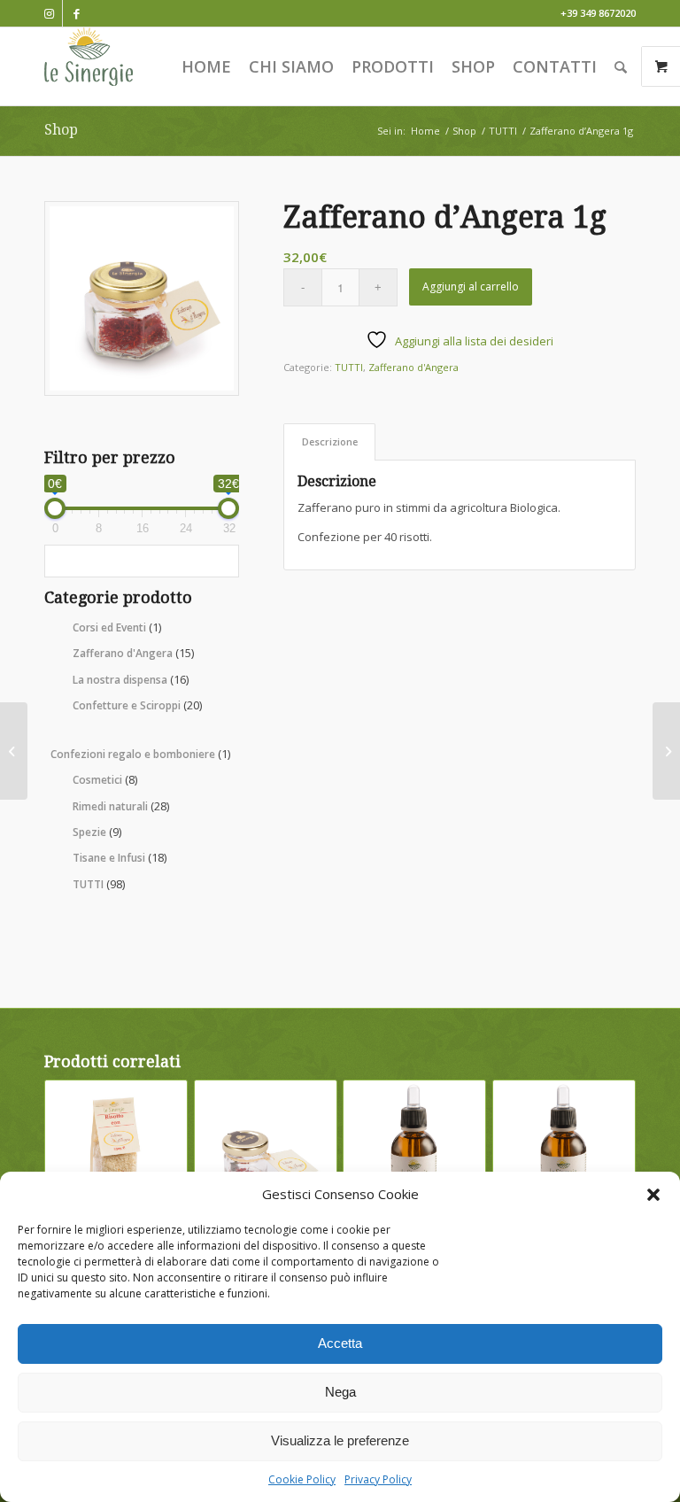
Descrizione (330, 441)
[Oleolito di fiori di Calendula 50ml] (666, 751)
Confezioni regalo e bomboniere (140, 754)
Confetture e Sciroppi (137, 705)
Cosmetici (105, 779)
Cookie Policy (302, 1479)
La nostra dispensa (131, 679)
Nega (340, 1391)
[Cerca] (621, 66)
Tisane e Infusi (119, 857)
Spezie (97, 832)
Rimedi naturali (121, 806)
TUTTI (99, 884)
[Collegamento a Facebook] (76, 13)
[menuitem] (206, 66)
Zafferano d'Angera (133, 653)
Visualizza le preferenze (340, 1440)
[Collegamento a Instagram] (49, 13)
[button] (653, 1195)
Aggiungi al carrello (470, 286)
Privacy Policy (378, 1479)
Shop (61, 129)
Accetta (340, 1343)
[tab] (329, 441)
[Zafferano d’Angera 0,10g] (13, 751)
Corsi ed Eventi (117, 627)
